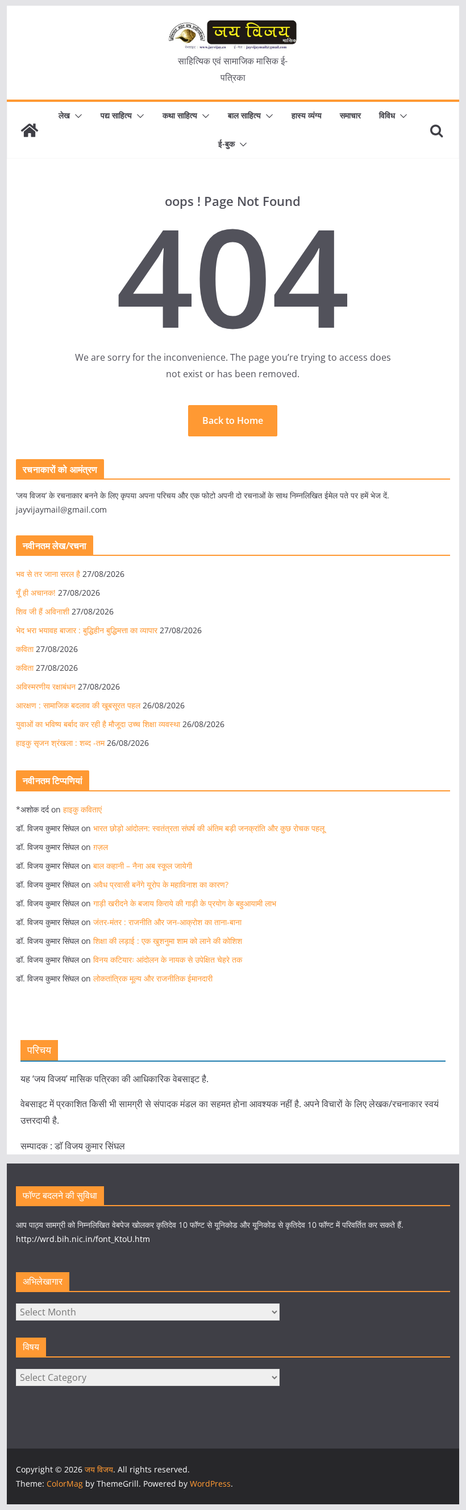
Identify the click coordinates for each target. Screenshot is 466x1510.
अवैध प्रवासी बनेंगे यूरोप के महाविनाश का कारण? (160, 884)
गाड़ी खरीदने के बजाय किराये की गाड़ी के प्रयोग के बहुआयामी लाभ (184, 903)
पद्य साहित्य (116, 115)
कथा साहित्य (180, 115)
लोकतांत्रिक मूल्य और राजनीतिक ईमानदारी (153, 978)
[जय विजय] (29, 130)
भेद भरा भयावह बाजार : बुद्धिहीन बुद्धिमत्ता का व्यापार (86, 630)
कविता (25, 648)
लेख (64, 115)
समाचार (350, 115)
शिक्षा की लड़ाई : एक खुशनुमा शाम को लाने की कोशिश (167, 940)
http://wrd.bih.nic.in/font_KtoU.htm (83, 1238)
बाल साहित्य (244, 115)
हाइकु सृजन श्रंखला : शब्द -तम (60, 742)
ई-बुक (226, 143)
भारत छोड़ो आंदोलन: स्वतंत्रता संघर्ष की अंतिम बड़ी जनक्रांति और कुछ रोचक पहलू (208, 828)
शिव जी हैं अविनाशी (42, 611)
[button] (76, 116)
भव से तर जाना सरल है (48, 573)
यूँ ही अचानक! (36, 592)
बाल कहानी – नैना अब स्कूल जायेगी (142, 865)
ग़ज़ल (100, 846)
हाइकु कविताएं (82, 809)
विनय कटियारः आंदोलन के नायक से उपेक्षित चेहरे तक (167, 959)
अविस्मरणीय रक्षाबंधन (46, 686)
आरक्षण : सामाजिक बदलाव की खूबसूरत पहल (78, 705)
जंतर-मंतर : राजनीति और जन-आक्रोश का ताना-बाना (167, 922)
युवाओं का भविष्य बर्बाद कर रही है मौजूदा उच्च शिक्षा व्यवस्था (98, 724)
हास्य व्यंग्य (307, 115)
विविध (387, 115)
